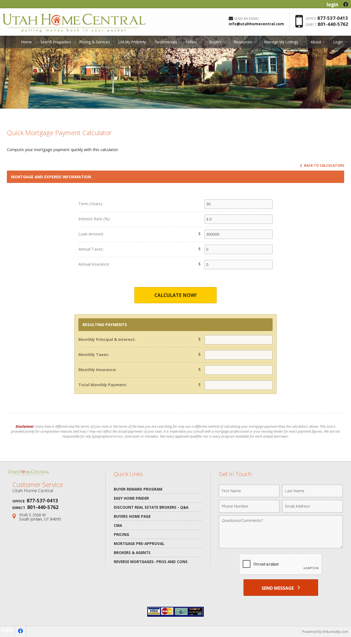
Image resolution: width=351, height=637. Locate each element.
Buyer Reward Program (138, 489)
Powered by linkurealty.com (325, 631)
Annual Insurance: (94, 264)
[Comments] (281, 547)
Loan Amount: (91, 234)
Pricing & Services (95, 41)
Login (338, 41)
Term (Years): (90, 203)
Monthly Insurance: (97, 369)
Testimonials (166, 41)
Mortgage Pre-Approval (139, 543)
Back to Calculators (323, 165)
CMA (118, 525)
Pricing (121, 534)
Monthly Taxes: (93, 354)
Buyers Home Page (132, 516)
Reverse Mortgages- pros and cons (151, 561)
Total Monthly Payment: (102, 384)
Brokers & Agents (132, 552)
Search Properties (55, 41)
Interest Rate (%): (94, 218)
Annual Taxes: (91, 249)
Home (26, 41)
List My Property (132, 41)
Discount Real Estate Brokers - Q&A (151, 507)
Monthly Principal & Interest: (106, 339)
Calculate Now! (175, 295)
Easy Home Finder (131, 498)
